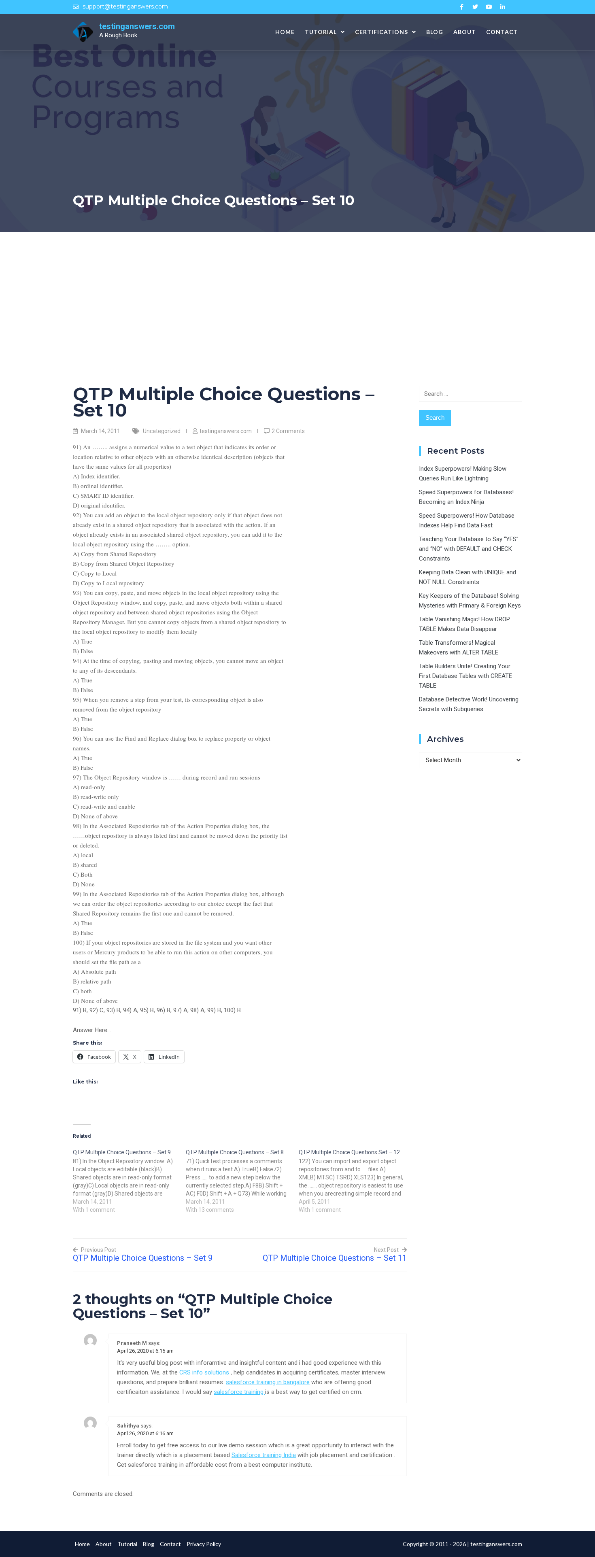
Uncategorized (162, 431)
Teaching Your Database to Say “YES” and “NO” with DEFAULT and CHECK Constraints (468, 548)
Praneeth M (132, 1343)
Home (285, 31)
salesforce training (239, 1392)
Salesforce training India (264, 1455)
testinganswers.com (137, 26)
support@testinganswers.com (125, 6)
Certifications (381, 31)
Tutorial (321, 31)
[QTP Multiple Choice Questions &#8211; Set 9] (129, 1180)
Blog (434, 31)
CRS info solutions (205, 1372)
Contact (502, 31)
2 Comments (288, 431)
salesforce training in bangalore (268, 1382)
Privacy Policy (204, 1543)
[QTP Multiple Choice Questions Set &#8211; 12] (355, 1180)
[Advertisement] (297, 292)
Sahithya (128, 1426)
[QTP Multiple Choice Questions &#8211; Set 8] (242, 1180)
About (464, 31)
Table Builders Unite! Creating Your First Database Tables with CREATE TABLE (465, 676)
